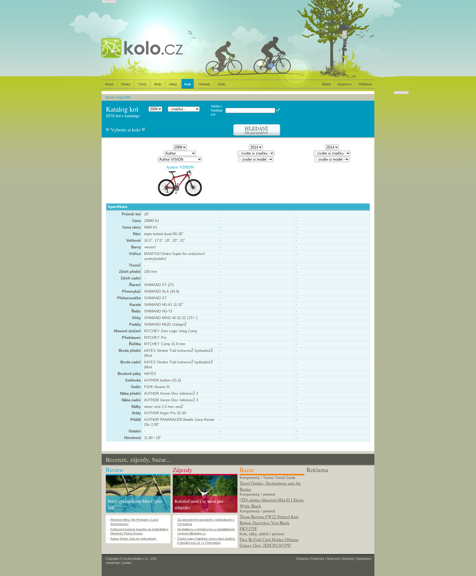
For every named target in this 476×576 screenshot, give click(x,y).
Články (126, 84)
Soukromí (333, 558)
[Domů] (157, 53)
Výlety (142, 84)
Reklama (302, 558)
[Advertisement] (339, 508)
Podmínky (317, 558)
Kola (187, 84)
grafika (127, 562)
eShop (173, 84)
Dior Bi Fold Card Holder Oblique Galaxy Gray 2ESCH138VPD (269, 542)
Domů (109, 84)
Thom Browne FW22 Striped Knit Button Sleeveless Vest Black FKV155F (269, 522)
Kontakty (348, 558)
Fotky (222, 84)
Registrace (345, 84)
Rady (157, 84)
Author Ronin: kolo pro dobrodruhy (133, 538)
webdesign (113, 562)
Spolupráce (364, 558)
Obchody (204, 84)
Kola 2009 (123, 97)
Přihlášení (365, 84)
